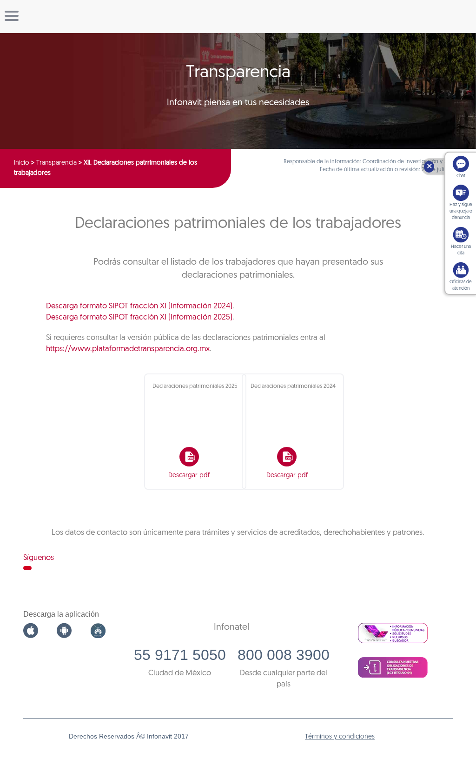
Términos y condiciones (340, 736)
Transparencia (56, 163)
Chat (460, 176)
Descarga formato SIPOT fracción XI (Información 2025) (139, 317)
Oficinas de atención (461, 285)
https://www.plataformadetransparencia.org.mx (128, 349)
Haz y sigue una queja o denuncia (461, 211)
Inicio (21, 163)
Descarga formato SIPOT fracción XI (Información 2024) (139, 306)
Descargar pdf (189, 475)
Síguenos (38, 558)
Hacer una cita (461, 250)
